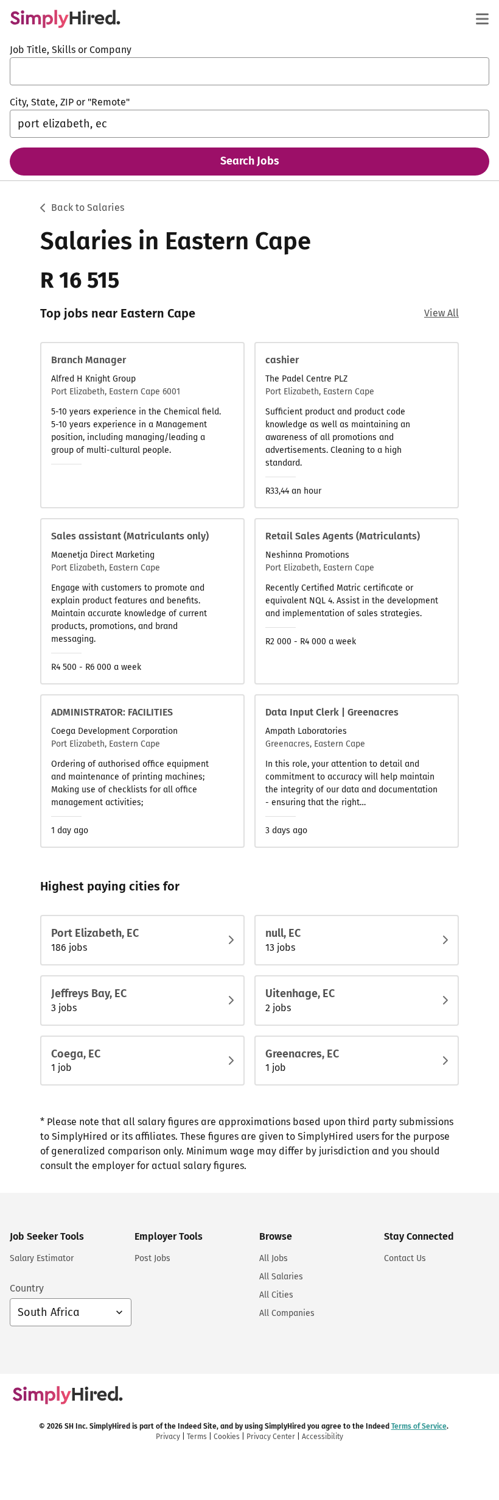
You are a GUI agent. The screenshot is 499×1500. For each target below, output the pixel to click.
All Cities (276, 1295)
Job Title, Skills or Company (70, 49)
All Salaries (281, 1276)
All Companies (287, 1313)
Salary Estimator (42, 1258)
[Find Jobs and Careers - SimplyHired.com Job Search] (65, 19)
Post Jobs (152, 1258)
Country (27, 1288)
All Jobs (273, 1258)
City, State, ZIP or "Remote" (70, 102)
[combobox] (249, 71)
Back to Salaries (87, 207)
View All (441, 313)
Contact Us (405, 1258)
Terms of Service (419, 1426)
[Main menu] (482, 19)
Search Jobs (249, 161)
